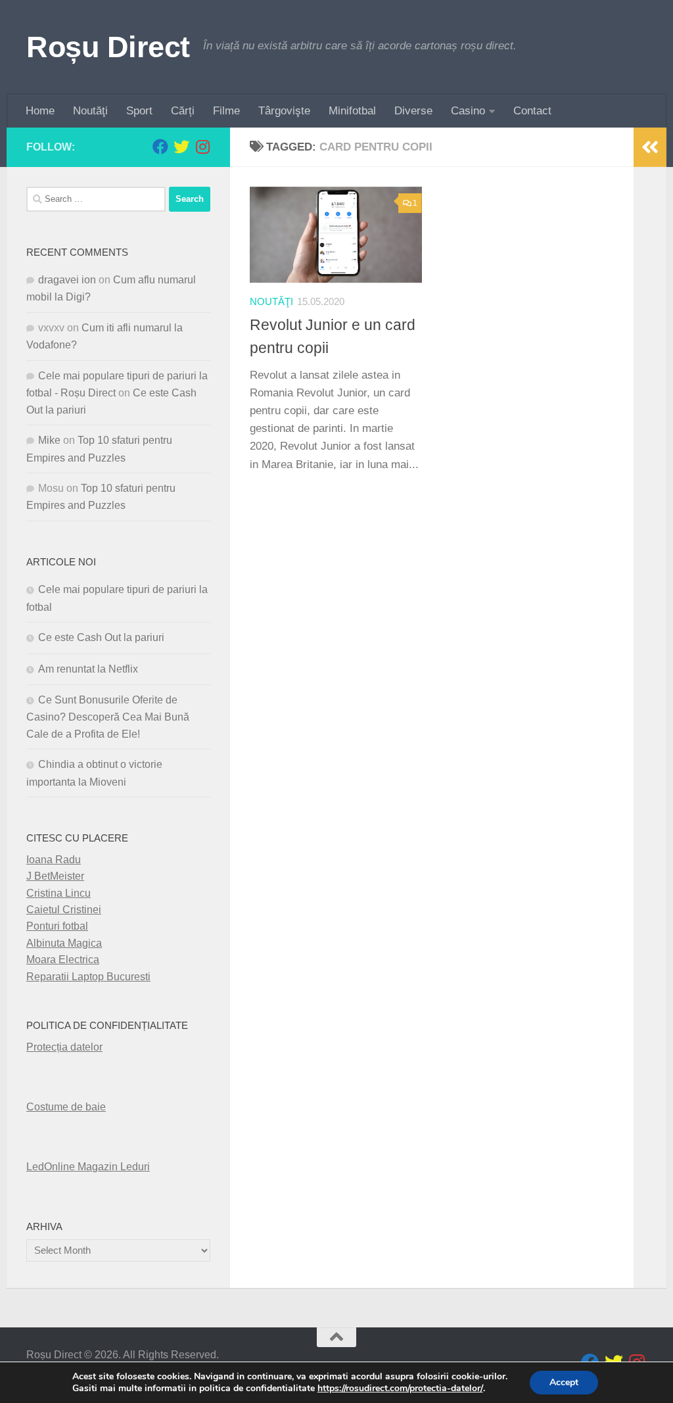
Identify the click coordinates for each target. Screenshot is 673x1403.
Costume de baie (66, 1106)
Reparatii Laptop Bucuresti (88, 976)
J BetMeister (55, 876)
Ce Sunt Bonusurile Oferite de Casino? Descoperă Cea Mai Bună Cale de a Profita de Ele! (107, 717)
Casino (468, 111)
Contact (532, 111)
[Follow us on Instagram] (202, 147)
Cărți (183, 111)
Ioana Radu (53, 859)
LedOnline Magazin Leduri (88, 1166)
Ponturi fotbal (57, 926)
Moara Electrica (62, 959)
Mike (49, 440)
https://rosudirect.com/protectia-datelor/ (400, 1388)
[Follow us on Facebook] (160, 147)
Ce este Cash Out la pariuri (101, 637)
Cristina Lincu (58, 893)
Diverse (413, 111)
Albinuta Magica (64, 943)
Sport (139, 111)
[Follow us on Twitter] (181, 147)
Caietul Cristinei (63, 909)
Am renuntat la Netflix (88, 669)
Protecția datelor (64, 1047)
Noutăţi (90, 111)
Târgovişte (284, 111)
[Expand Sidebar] (650, 147)
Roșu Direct (108, 47)
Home (40, 111)
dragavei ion (67, 279)
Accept (563, 1382)
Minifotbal (352, 111)
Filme (226, 111)
